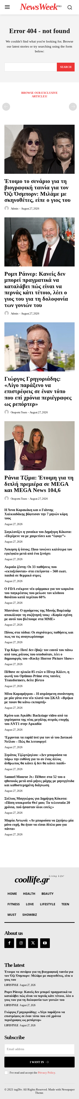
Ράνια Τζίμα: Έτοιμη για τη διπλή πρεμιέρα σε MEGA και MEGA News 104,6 (39, 483)
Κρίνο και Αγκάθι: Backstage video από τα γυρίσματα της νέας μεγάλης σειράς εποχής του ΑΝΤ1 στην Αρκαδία (36, 720)
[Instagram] (21, 943)
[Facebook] (9, 943)
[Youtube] (45, 943)
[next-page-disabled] (73, 107)
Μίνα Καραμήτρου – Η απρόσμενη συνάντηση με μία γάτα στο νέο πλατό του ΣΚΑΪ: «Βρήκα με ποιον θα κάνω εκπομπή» (39, 698)
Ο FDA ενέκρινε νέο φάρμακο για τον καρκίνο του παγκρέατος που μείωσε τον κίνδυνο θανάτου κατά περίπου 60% (39, 593)
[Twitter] (33, 943)
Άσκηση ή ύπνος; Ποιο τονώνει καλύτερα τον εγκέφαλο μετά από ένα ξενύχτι (38, 551)
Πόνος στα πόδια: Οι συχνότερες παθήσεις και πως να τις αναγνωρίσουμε (38, 634)
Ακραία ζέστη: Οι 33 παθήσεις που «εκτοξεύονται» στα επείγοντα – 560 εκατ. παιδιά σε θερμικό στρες (35, 571)
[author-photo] (7, 208)
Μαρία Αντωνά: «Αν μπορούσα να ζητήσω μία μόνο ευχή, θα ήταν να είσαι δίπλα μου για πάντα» (39, 824)
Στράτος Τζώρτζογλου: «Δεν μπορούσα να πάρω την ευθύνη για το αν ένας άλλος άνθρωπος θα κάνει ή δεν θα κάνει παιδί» (35, 759)
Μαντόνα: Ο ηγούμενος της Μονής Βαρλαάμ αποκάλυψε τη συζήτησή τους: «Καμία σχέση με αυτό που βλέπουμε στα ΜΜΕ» (38, 615)
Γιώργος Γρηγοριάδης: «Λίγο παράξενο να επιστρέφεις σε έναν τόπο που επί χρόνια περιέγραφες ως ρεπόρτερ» (38, 391)
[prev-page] (6, 107)
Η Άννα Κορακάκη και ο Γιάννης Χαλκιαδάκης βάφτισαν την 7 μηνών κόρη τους (36, 514)
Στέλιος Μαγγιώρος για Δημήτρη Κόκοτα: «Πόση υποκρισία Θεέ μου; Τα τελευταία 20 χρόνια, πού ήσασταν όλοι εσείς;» (37, 803)
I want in (37, 1062)
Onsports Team (19, 412)
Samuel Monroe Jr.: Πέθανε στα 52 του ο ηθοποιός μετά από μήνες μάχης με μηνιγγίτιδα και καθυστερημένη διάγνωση (39, 781)
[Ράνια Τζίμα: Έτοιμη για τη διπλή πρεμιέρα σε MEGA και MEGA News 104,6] (39, 445)
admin (14, 208)
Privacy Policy (46, 1072)
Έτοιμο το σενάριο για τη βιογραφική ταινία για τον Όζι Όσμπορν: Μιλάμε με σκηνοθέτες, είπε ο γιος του (37, 190)
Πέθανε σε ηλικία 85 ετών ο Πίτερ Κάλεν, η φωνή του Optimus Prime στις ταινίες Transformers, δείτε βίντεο (36, 676)
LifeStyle (11, 985)
